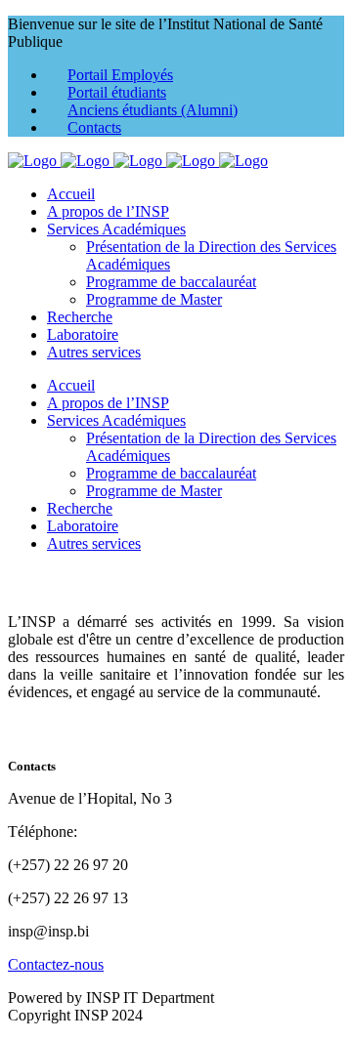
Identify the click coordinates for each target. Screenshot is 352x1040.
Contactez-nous (56, 964)
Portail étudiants (116, 92)
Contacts (94, 127)
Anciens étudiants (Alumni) (152, 110)
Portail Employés (120, 74)
